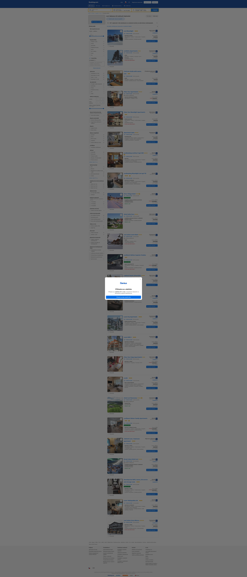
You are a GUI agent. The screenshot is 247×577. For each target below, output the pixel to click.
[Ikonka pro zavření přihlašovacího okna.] (140, 279)
